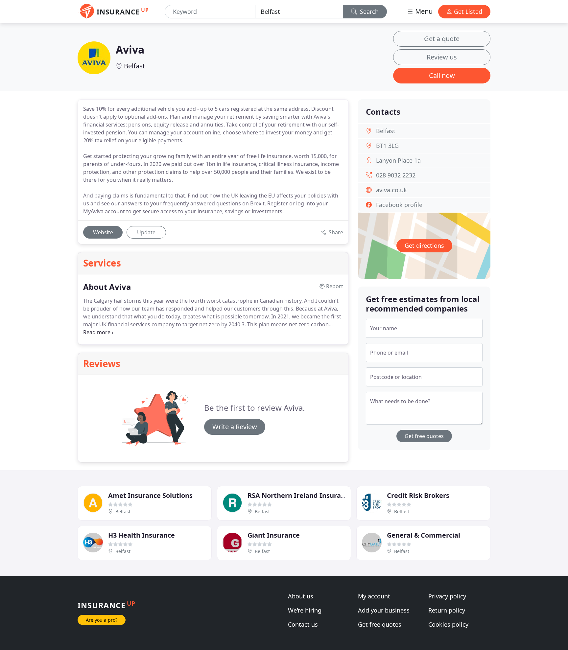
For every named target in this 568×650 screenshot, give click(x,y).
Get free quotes (424, 436)
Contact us (303, 624)
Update (146, 232)
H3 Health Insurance (141, 535)
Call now (442, 75)
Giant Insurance (274, 535)
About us (300, 596)
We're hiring (304, 610)
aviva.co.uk (391, 190)
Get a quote (442, 38)
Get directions (424, 245)
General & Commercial (423, 535)
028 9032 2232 (395, 175)
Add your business (384, 610)
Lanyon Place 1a (398, 160)
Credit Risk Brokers (418, 495)
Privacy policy (447, 596)
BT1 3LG (387, 146)
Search (368, 11)
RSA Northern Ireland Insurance (300, 495)
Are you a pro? (101, 620)
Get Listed (467, 11)
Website (103, 232)
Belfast (134, 65)
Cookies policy (448, 624)
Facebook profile (399, 205)
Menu (423, 11)
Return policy (446, 610)
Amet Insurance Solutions (150, 495)
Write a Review (234, 426)
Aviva (130, 49)
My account (374, 596)
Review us (442, 57)
